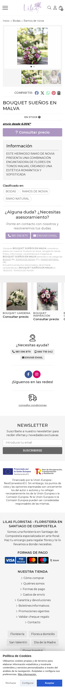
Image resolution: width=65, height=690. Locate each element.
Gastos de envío (34, 594)
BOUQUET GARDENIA (16, 313)
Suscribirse (32, 450)
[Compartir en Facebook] (36, 93)
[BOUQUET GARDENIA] (17, 296)
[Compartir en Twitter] (42, 93)
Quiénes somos (33, 583)
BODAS (7, 259)
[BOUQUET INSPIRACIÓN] (47, 296)
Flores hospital (33, 650)
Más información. (27, 674)
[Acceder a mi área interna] (55, 7)
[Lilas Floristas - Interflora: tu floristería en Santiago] (27, 7)
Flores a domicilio (43, 634)
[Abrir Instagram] (36, 374)
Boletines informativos (34, 605)
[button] (31, 66)
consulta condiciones (33, 405)
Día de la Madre (45, 642)
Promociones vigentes (34, 611)
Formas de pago (34, 589)
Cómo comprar (34, 578)
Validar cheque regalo (34, 616)
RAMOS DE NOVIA (25, 259)
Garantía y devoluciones (34, 600)
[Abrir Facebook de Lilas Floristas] (28, 374)
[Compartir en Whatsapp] (48, 93)
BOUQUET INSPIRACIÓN (41, 314)
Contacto (34, 622)
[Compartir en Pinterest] (53, 93)
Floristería (17, 634)
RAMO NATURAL (50, 259)
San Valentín (18, 642)
